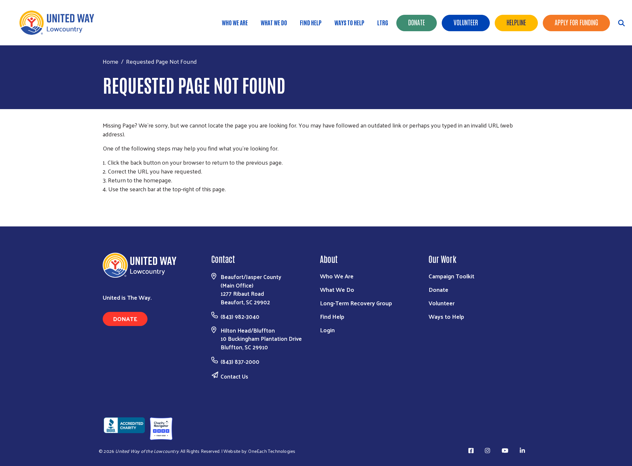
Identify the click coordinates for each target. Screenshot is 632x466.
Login (327, 330)
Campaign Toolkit (451, 276)
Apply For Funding (576, 22)
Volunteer (466, 22)
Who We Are (235, 22)
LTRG (382, 22)
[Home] (59, 22)
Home (110, 61)
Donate (416, 22)
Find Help (311, 22)
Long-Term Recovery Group (356, 303)
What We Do (274, 22)
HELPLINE (516, 22)
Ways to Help (349, 22)
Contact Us (234, 376)
